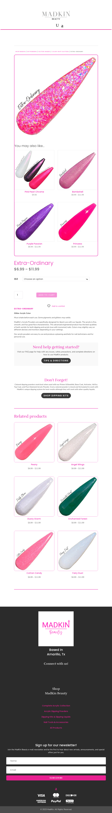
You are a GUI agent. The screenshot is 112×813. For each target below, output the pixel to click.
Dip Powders (32, 51)
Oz (16, 279)
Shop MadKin (20, 51)
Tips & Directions (56, 360)
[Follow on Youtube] (105, 4)
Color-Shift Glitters (60, 51)
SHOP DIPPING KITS (56, 395)
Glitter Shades (44, 51)
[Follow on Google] (68, 670)
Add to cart (47, 294)
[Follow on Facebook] (95, 3)
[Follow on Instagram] (91, 3)
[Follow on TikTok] (100, 3)
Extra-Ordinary (23, 308)
